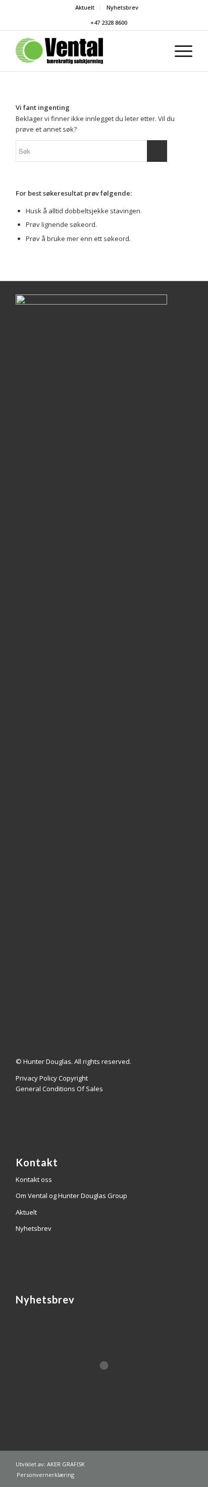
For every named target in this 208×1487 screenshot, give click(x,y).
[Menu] (178, 51)
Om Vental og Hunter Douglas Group (71, 1195)
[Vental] (86, 51)
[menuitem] (85, 7)
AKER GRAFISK (66, 1464)
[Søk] (155, 51)
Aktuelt (84, 7)
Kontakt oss (34, 1179)
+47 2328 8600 (108, 22)
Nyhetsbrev (122, 7)
